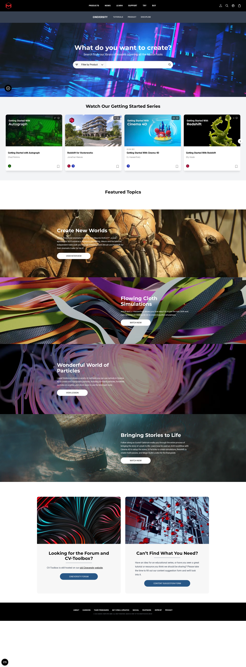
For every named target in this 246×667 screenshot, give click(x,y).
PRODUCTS (94, 5)
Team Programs (101, 610)
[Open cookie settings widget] (4, 662)
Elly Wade (190, 157)
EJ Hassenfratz (133, 157)
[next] (240, 141)
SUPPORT (132, 5)
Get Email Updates (120, 610)
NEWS (108, 5)
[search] (169, 64)
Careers (87, 610)
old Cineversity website (91, 567)
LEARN (119, 5)
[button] (240, 146)
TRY (144, 5)
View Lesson (72, 393)
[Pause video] (8, 88)
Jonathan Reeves (75, 157)
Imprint (158, 610)
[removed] (58, 166)
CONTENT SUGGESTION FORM (167, 583)
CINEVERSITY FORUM (79, 576)
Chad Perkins (14, 157)
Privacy (168, 610)
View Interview (73, 256)
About (76, 610)
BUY (154, 5)
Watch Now (136, 322)
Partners (146, 610)
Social (136, 610)
